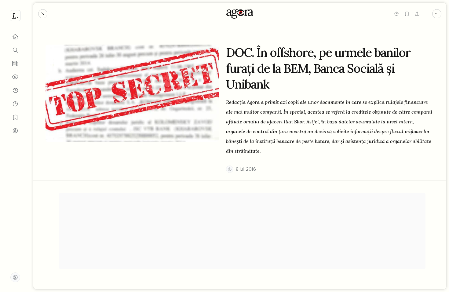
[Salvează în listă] (407, 14)
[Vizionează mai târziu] (396, 14)
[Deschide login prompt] (15, 277)
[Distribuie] (417, 14)
